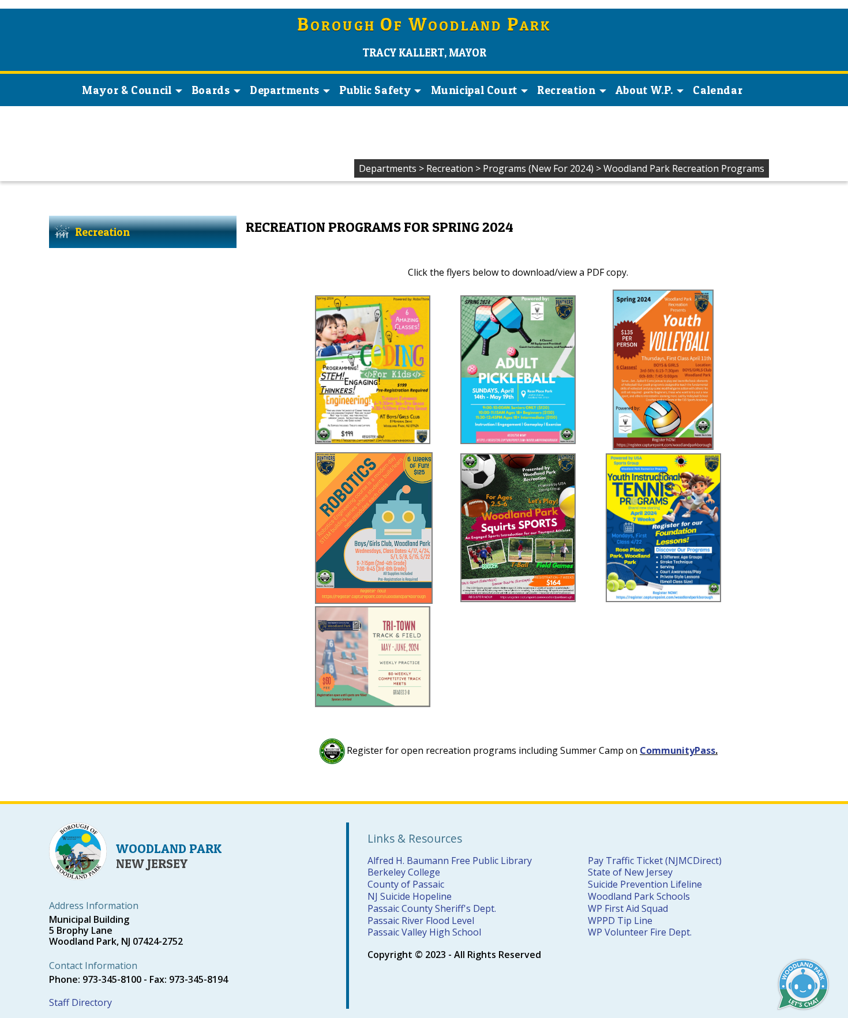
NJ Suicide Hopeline (409, 896)
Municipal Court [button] (474, 90)
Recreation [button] (566, 90)
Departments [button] (285, 90)
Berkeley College (403, 872)
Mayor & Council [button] (126, 90)
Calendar (717, 90)
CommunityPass (677, 750)
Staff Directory (80, 1002)
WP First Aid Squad (628, 908)
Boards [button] (211, 90)
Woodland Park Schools (639, 896)
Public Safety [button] (375, 90)
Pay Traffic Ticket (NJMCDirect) (655, 860)
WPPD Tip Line (620, 920)
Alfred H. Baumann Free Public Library (449, 860)
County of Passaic (405, 884)
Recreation (449, 168)
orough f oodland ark (424, 25)
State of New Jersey (630, 872)
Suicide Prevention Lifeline (645, 884)
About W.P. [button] (644, 90)
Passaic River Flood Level (420, 920)
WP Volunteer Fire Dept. (640, 932)
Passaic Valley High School (424, 932)
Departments (388, 168)
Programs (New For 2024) (538, 168)
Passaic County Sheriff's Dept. (431, 908)
